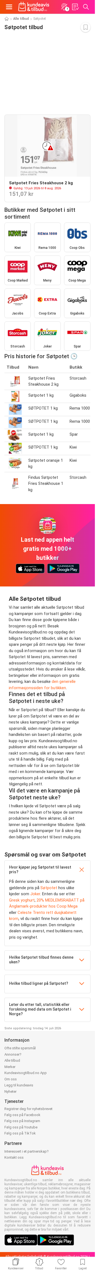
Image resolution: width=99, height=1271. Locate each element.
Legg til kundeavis (18, 1085)
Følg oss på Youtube (20, 1127)
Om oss (10, 1079)
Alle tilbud (21, 19)
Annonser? (12, 1054)
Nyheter (10, 1091)
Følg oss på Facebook (22, 1115)
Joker (35, 893)
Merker (9, 1067)
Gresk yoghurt (22, 900)
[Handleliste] (75, 6)
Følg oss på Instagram (22, 1121)
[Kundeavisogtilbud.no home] (33, 7)
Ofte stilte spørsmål (20, 1048)
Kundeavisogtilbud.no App (25, 1073)
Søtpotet (48, 887)
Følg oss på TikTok (20, 1133)
